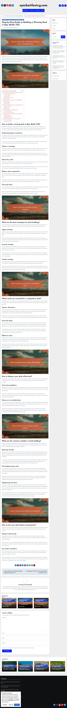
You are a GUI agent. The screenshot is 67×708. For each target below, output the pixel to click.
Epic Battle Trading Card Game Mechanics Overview (25, 666)
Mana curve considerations (9, 112)
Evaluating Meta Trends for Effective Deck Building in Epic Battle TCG (59, 57)
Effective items (6, 108)
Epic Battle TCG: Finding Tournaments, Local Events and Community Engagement (59, 46)
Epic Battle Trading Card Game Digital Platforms (56, 666)
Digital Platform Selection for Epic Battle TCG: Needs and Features (59, 62)
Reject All (11, 704)
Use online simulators (8, 121)
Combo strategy (7, 103)
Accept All (17, 704)
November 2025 (56, 76)
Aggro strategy (6, 101)
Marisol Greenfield (8, 27)
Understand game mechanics (9, 93)
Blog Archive (26, 10)
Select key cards (7, 96)
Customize (5, 704)
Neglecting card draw (8, 117)
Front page (37, 10)
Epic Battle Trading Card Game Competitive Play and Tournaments (9, 666)
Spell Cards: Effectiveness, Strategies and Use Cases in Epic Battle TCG (58, 67)
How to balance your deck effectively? (10, 109)
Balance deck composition (8, 97)
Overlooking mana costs (8, 116)
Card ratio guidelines (8, 111)
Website (3, 642)
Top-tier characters (7, 106)
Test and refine (6, 98)
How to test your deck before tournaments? (12, 118)
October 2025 (55, 78)
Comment (4, 617)
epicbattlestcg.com (33, 5)
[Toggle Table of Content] (22, 91)
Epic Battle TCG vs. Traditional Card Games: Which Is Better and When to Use (59, 51)
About (42, 10)
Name (3, 633)
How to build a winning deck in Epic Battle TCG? (12, 92)
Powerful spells (6, 107)
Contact (32, 10)
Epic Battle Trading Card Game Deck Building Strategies (13, 19)
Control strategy (7, 102)
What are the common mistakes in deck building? (12, 113)
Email (3, 638)
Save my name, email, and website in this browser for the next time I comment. (18, 647)
